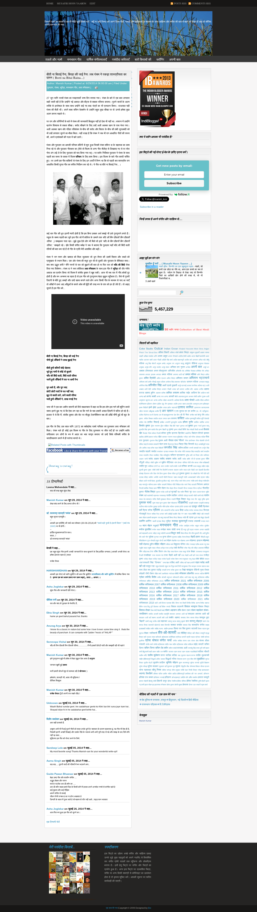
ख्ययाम (164, 437)
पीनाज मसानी (171, 499)
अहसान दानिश (160, 393)
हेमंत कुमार (170, 685)
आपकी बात (173, 396)
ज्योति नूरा (143, 466)
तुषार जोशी (151, 470)
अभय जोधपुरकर (160, 371)
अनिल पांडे (202, 360)
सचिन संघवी (173, 648)
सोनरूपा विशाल (195, 666)
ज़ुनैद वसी (189, 455)
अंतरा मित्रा (184, 352)
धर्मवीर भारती (158, 477)
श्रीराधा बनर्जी (181, 637)
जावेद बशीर (186, 459)
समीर (165, 651)
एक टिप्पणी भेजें (53, 821)
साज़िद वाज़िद (171, 655)
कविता (180, 418)
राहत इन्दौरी (191, 562)
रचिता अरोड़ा (160, 548)
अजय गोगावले (173, 356)
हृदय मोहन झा (149, 685)
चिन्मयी (191, 444)
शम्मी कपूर (148, 621)
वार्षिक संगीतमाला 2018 (191, 595)
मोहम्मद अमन (184, 540)
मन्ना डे (180, 529)
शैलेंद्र (184, 633)
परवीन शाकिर (171, 495)
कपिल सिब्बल (148, 418)
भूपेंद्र (62, 87)
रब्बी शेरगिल (178, 548)
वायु (193, 577)
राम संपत (200, 558)
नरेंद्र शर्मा (178, 481)
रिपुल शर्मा (174, 566)
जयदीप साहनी (144, 451)
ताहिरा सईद (205, 466)
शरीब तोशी (156, 621)
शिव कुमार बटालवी (189, 628)
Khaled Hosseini (186, 349)
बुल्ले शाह (197, 517)
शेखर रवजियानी (150, 633)
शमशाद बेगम (185, 617)
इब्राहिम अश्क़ (162, 407)
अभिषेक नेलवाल (190, 371)
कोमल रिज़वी (156, 433)
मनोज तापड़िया (184, 526)
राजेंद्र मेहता (148, 559)
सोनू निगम (156, 669)
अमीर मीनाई (152, 382)
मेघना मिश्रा (186, 537)
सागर (162, 655)
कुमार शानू (205, 426)
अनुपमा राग (170, 363)
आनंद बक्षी (142, 396)
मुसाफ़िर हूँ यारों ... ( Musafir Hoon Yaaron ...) (168, 263)
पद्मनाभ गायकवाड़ (159, 495)
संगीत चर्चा (166, 640)
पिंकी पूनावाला (161, 499)
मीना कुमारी (195, 533)
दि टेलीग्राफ (165, 704)
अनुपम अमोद (161, 363)
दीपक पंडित (172, 473)
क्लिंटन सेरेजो (197, 433)
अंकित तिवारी (163, 352)
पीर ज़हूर (198, 499)
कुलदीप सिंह (143, 429)
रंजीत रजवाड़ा (190, 544)
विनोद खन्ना (195, 603)
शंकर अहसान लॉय (173, 610)
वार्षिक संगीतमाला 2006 (198, 580)
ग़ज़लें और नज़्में (53, 59)
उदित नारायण (143, 411)
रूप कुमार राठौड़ (154, 570)
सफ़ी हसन (152, 652)
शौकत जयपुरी (200, 633)
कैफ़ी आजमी (199, 429)
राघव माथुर (182, 551)
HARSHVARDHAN (57, 570)
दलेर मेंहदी (191, 470)
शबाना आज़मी (156, 617)
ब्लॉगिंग (160, 59)
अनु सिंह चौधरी (150, 363)
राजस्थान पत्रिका (149, 704)
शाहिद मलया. (159, 629)
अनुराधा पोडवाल (203, 363)
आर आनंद (154, 400)
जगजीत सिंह (170, 447)
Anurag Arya (54, 625)
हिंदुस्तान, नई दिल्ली (177, 699)
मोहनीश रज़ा (176, 540)
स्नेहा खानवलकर (203, 670)
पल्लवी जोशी (192, 495)
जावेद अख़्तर (153, 459)
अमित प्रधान (161, 378)
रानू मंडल (192, 559)
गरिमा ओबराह (196, 437)
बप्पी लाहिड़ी (168, 514)
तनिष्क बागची (187, 466)
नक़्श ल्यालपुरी (178, 477)
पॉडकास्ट (174, 503)
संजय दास (186, 641)
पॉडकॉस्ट (183, 502)
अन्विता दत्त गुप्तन (177, 367)
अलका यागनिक (192, 385)
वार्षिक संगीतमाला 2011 (167, 588)
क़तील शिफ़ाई (153, 422)
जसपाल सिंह (189, 451)
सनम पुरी (199, 648)
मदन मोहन (147, 525)
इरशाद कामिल (185, 407)
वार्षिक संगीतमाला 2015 (155, 581)
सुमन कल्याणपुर (184, 663)
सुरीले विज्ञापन (204, 663)
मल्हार (192, 529)
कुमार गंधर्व (197, 426)
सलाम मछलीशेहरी (192, 652)
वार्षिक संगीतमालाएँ (97, 59)
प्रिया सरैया (147, 510)
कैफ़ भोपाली (190, 429)
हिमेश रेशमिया (172, 681)
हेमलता (185, 684)
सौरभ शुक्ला (176, 670)
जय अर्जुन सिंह (204, 448)
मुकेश (151, 537)
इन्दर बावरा (182, 404)
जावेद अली (176, 459)
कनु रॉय (201, 415)
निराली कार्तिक (143, 488)
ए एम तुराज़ (179, 411)
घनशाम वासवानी (153, 444)
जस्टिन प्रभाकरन (177, 455)
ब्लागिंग (142, 521)
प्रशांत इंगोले (179, 506)
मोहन (169, 540)
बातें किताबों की (143, 59)
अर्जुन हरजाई (182, 385)
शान (187, 621)
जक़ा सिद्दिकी (159, 448)
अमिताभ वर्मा (143, 382)
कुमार (190, 425)
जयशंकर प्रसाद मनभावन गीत (167, 451)
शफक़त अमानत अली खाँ (198, 614)
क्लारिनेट (188, 433)
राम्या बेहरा (166, 562)
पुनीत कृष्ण (205, 499)
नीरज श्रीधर (197, 488)
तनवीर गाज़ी (169, 466)
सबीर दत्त (159, 652)
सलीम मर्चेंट (143, 655)
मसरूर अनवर (199, 529)
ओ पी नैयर (184, 415)
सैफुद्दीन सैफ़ (185, 666)
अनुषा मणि (148, 367)
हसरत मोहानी (143, 681)
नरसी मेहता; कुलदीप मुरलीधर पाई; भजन (160, 481)
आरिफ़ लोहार (162, 400)
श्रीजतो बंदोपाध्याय (162, 637)
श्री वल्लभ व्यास (149, 637)
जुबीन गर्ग (157, 462)
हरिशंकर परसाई (159, 677)
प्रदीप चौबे (161, 506)
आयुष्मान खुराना (144, 400)
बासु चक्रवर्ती (164, 517)
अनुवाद (141, 367)
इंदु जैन (164, 404)
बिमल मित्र (173, 517)
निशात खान (153, 488)
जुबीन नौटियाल (167, 462)
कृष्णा (171, 429)
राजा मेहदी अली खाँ (188, 555)
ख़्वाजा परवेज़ (153, 437)
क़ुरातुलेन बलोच (176, 422)
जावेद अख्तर (165, 458)
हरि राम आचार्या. (197, 674)
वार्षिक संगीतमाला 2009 (192, 584)
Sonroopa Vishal (56, 641)
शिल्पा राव (178, 628)
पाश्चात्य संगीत (151, 499)
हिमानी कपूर (162, 681)
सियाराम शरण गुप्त (183, 659)
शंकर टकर (186, 610)
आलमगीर (170, 400)
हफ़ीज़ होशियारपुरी (179, 674)
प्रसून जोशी (197, 506)
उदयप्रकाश (205, 407)
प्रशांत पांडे (187, 506)
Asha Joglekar (55, 586)
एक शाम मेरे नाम (59, 14)
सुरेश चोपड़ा (143, 666)
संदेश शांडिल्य (188, 644)
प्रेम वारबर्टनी (165, 510)
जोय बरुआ (194, 462)
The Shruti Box (151, 352)
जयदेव (153, 451)
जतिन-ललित (183, 448)
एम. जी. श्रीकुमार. (202, 411)
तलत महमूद (197, 466)
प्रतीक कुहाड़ (152, 506)
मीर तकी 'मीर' (143, 537)
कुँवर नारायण (155, 426)
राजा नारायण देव (157, 555)
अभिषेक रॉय (200, 371)
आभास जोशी (193, 396)
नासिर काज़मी (161, 484)
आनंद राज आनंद (162, 396)
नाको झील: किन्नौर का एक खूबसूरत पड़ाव (176, 266)
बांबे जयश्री (205, 514)
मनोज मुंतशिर (204, 526)
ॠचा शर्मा (204, 685)
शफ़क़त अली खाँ (145, 617)
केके (184, 429)
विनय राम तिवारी (181, 603)
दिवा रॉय (156, 473)
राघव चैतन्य (175, 551)
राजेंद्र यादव (157, 559)
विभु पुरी (150, 606)
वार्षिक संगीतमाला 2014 (167, 591)
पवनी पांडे (200, 495)
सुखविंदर (201, 658)
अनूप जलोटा (157, 367)
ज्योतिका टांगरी (153, 466)
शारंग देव (206, 621)
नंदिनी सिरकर (168, 477)
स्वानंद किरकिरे (145, 673)
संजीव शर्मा (149, 644)
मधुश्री (156, 525)
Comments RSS (201, 3)
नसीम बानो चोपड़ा (196, 481)
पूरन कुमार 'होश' (165, 503)
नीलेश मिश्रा (150, 491)
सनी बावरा (206, 648)
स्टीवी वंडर (184, 670)
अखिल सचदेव (148, 356)
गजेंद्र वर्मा (187, 437)
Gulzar (158, 348)
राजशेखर (147, 555)
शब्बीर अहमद (174, 617)
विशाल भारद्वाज (190, 606)
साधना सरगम (190, 655)
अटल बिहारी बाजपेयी (198, 356)
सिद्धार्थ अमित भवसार (158, 659)
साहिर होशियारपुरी (145, 659)
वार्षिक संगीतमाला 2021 (175, 580)
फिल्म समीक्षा (151, 514)
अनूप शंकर (166, 367)
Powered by (166, 194)
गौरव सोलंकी (200, 440)
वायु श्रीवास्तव (199, 577)
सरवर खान (181, 652)
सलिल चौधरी (203, 651)
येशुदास (177, 544)
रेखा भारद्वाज (187, 569)
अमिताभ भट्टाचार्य (199, 378)
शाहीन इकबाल (168, 629)
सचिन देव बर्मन (161, 647)
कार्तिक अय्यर (204, 422)
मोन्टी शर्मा (163, 540)
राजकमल (199, 551)
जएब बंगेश (150, 448)
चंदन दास (163, 444)
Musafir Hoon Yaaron (71, 3)
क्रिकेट (181, 433)
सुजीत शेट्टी (148, 663)
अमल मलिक (167, 374)
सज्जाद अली (182, 648)
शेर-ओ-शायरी (167, 632)
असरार (182, 389)
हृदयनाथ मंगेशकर (160, 685)
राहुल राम (168, 566)
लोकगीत (190, 573)
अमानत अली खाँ (178, 374)
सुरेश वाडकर (153, 666)
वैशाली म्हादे (161, 610)
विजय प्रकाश (166, 603)
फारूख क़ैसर (198, 510)
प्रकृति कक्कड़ (204, 503)
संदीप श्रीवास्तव (178, 644)
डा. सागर (161, 466)
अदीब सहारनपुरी (178, 360)
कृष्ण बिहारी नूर (164, 429)
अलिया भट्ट (202, 385)
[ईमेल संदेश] (96, 87)
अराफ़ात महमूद (204, 382)
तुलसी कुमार (143, 470)
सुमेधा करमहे (194, 663)
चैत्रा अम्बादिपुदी (200, 444)
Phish (141, 352)
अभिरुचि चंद (180, 371)
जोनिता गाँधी (186, 462)
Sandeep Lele (55, 747)
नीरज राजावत (187, 488)
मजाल (203, 521)
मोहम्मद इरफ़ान (196, 540)
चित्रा (176, 444)
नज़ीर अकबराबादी (190, 477)
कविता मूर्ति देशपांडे (203, 418)
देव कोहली (194, 473)
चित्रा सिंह (183, 444)
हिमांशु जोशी (152, 681)
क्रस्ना (174, 433)
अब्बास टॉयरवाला (146, 371)
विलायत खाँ (157, 606)
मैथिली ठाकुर (205, 537)
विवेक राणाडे (166, 606)
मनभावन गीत (74, 59)
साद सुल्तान (182, 655)
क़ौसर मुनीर (188, 422)
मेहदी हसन (195, 536)
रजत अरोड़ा (169, 548)
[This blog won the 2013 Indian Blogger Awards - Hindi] (157, 127)
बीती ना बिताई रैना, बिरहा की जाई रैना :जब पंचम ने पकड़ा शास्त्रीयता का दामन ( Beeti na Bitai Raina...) (86, 76)
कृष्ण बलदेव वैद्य (153, 429)
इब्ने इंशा (152, 407)
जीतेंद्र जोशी (149, 462)
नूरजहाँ (174, 492)
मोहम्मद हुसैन (148, 544)
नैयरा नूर (188, 492)
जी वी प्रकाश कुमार (198, 459)
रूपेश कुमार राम (176, 570)
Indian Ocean (171, 349)
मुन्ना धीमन (167, 537)
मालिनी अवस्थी (166, 533)
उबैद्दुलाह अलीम (154, 411)
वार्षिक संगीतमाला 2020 (168, 599)
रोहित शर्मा (158, 573)
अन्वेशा (188, 367)
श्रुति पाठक (191, 637)
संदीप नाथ (168, 644)
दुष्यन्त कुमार (184, 473)
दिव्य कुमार (163, 473)
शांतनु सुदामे (181, 621)
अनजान (195, 360)
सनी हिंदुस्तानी (143, 652)
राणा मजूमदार (183, 559)
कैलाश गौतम (147, 433)
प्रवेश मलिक (169, 506)
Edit (92, 3)
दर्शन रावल (183, 470)
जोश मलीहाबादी (204, 462)
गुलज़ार (50, 87)
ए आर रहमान (166, 411)
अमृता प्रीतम (160, 382)
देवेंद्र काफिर (148, 477)
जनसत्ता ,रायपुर (159, 699)
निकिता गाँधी (171, 484)
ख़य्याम (206, 433)
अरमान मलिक (192, 382)
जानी (146, 459)
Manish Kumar (55, 500)
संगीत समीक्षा (177, 641)
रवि (192, 548)
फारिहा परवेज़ (188, 510)
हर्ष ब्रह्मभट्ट (176, 677)
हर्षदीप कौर (184, 677)
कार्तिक (196, 422)
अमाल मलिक (190, 374)
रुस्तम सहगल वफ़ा (203, 566)
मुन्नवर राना (158, 537)
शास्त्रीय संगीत (198, 625)
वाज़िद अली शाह (185, 577)
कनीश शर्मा (193, 415)
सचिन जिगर (149, 647)
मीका (182, 533)
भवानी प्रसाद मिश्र (159, 521)
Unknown (52, 703)
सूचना (178, 666)
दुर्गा (177, 473)
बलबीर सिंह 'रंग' (178, 514)
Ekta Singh (53, 612)
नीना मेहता (169, 488)
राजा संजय (199, 555)
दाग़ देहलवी (199, 470)
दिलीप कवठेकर (53, 719)
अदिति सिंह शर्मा (167, 360)
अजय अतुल (162, 356)
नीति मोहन (161, 488)
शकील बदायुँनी (164, 614)
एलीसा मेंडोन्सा (144, 415)
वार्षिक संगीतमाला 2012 (191, 588)
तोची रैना (159, 470)
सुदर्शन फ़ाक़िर (159, 662)
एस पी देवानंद (154, 415)
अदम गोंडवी (157, 360)
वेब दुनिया (146, 699)
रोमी (147, 573)
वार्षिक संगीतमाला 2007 (149, 584)
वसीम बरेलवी (161, 577)
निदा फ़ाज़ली (192, 484)
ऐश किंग (177, 415)
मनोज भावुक (194, 526)
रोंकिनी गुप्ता (199, 570)
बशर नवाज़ (188, 514)
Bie (149, 908)
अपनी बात (174, 59)
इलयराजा (197, 407)
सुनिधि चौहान (172, 662)
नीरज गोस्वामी (178, 488)
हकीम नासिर (167, 674)
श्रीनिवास (172, 637)
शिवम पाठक (202, 629)
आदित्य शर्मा (205, 393)
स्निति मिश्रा (193, 670)
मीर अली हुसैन (204, 533)
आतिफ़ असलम (172, 392)
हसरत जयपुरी (203, 677)
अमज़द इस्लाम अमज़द (153, 374)
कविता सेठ (143, 422)
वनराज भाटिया (199, 573)
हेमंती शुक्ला (178, 685)
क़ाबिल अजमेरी (165, 422)
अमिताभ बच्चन (182, 378)
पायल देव (142, 499)
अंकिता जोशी (174, 352)
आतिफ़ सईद (185, 393)
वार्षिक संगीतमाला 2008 (171, 584)
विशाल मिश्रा (203, 606)
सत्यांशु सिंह (192, 648)
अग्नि (155, 356)
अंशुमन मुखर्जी (194, 352)
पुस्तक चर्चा (145, 502)
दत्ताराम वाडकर (173, 470)
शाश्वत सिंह (187, 625)
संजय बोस (194, 641)
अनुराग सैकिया (191, 363)
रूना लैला (143, 570)
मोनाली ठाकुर (155, 540)
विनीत (189, 603)
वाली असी (158, 603)
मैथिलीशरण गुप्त (144, 540)
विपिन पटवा (143, 606)
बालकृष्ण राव (156, 517)
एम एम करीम (190, 411)
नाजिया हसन (152, 484)
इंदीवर (159, 404)
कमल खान (166, 418)
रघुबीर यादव (143, 548)
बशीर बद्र (196, 514)
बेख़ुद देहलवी (205, 517)
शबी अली (165, 617)
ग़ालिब (203, 437)
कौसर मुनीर (166, 433)
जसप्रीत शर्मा (198, 451)
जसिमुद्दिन (166, 455)
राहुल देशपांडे (159, 566)
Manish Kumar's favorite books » (79, 899)
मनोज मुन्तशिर (145, 529)
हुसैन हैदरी (201, 681)
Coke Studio (146, 348)
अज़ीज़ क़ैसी (182, 356)
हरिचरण (206, 674)
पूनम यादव (155, 503)
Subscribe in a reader (152, 206)
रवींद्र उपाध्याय (199, 548)
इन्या (200, 404)
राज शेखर (191, 551)
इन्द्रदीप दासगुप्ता (193, 404)
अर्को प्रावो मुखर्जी (169, 385)
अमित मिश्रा (171, 378)
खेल (160, 437)
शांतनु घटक (172, 621)
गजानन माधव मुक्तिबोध (175, 437)
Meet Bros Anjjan (201, 349)
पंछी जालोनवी (148, 495)
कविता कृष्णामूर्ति (190, 418)
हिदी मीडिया (193, 699)
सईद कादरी (199, 644)
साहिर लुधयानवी (202, 655)
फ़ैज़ (181, 510)
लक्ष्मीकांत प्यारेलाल (168, 573)
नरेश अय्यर (186, 481)
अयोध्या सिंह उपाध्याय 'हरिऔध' (176, 382)
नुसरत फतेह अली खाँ (163, 492)
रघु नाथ (206, 544)
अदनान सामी (148, 360)
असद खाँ (175, 389)
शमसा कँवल (194, 617)
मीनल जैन (187, 533)
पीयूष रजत (190, 499)
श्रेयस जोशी (199, 637)
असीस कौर (189, 389)
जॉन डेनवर (178, 462)
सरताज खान (173, 652)
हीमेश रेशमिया (192, 681)
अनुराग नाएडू (179, 363)
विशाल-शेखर (144, 610)
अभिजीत (171, 371)
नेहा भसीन (180, 492)
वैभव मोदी (154, 610)
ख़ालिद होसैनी (143, 437)
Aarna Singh (54, 760)
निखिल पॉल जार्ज (182, 484)
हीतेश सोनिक (181, 681)
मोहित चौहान (159, 544)
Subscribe (174, 183)
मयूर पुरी (186, 529)
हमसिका (188, 674)
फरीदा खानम (174, 510)
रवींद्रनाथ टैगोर (148, 551)
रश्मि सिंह (167, 551)
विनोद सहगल (204, 603)
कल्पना (174, 418)
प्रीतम (156, 510)
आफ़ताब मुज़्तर (183, 396)
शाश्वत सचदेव (176, 625)
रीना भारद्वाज (192, 566)
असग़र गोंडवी (166, 389)
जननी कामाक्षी (193, 448)
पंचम (57, 87)
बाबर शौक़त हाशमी (145, 517)
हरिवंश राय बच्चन (146, 677)
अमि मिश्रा (200, 374)
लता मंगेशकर (84, 87)
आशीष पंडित (199, 400)
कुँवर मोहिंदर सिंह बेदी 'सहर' (170, 426)
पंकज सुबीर (205, 492)
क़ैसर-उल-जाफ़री (195, 685)
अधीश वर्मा (188, 360)
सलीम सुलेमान (154, 655)
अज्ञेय (189, 356)
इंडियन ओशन (151, 404)
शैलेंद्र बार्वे (191, 633)
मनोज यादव (156, 529)
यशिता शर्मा (169, 544)
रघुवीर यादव (151, 548)
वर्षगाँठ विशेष (150, 577)
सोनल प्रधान (204, 666)
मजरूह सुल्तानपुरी (179, 521)
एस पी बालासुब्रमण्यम (166, 415)
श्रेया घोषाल (152, 640)
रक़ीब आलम (199, 544)
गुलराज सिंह (154, 440)
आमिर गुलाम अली (203, 396)
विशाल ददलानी (177, 606)
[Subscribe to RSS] (111, 470)
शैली (178, 633)
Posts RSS (180, 3)
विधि (173, 603)
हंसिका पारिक (158, 674)
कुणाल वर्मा (183, 426)
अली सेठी (147, 389)
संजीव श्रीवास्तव (159, 644)
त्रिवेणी (165, 470)
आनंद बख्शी (151, 396)
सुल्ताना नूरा (171, 666)
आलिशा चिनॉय (179, 400)
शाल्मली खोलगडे (154, 625)
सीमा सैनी (193, 659)
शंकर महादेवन (197, 610)
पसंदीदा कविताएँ (121, 59)
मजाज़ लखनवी (194, 521)
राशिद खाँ (183, 562)
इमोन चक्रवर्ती (172, 407)
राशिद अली (174, 562)
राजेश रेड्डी (166, 559)
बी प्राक (190, 517)
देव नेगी (200, 473)
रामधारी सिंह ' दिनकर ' (152, 562)
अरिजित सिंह (143, 385)
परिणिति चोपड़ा (183, 495)
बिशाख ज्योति (182, 517)
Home (49, 3)
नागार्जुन (145, 484)
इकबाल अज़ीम (172, 404)
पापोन (206, 495)
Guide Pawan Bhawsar (60, 773)
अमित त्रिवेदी (150, 378)
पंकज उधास (197, 492)
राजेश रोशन (175, 559)
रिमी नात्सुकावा (183, 566)
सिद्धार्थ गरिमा (171, 659)
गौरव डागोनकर (190, 440)
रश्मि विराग (158, 551)
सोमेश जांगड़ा (166, 670)
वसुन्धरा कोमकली (173, 577)
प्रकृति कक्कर (193, 503)
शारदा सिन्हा (143, 625)
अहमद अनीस (198, 389)
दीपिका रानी (51, 599)
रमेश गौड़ (187, 548)
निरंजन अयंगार (203, 484)
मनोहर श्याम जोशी (168, 529)
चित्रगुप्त (171, 444)
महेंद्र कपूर (156, 533)
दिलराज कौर (148, 473)
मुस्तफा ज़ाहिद (176, 537)
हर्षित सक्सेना (193, 677)
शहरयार (164, 621)
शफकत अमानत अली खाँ (178, 614)
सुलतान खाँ (163, 666)
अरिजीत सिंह (155, 385)
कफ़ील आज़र (158, 418)
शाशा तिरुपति (165, 625)
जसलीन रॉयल (148, 455)
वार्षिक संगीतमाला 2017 (167, 595)
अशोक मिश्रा (156, 389)
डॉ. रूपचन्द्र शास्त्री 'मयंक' (59, 513)
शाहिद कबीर (150, 629)
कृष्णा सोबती (178, 429)
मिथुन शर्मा (175, 533)
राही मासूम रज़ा (148, 566)
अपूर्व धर (206, 367)
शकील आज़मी (153, 614)
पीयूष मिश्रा (181, 499)
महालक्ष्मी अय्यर (147, 533)
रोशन (151, 573)
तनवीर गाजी (177, 466)
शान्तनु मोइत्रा (196, 621)
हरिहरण (168, 677)
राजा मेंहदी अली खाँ (172, 555)
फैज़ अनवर (160, 514)
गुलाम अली (162, 440)
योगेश (182, 544)
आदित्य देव (195, 393)
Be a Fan (120, 450)
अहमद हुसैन (150, 393)
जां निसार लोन (198, 455)
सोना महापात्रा (145, 670)
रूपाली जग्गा (166, 570)
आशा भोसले (189, 400)
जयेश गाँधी (181, 451)
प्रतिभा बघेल (143, 506)
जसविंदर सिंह (158, 455)
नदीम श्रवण (201, 477)
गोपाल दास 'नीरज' (176, 440)
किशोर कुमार (144, 425)
